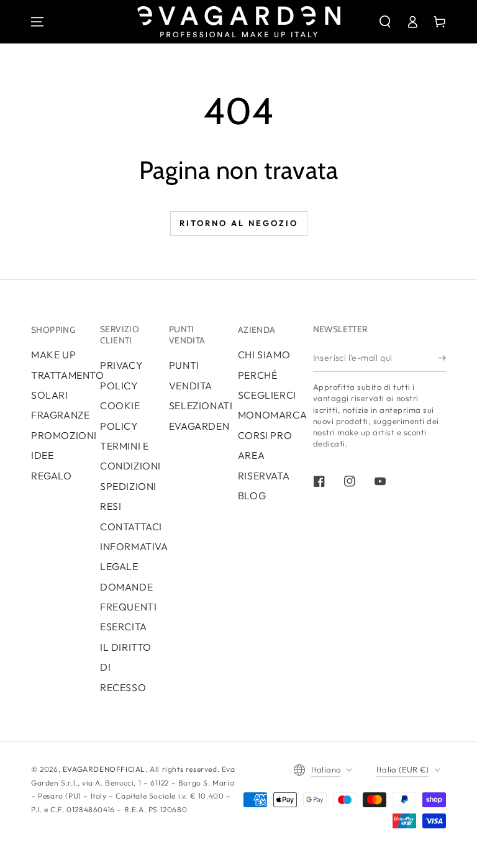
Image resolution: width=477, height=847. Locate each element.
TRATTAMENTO (67, 375)
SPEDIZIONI (128, 486)
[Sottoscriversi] (442, 357)
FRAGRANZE (60, 415)
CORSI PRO (265, 435)
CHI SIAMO (264, 354)
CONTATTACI (131, 526)
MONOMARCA (272, 415)
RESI (110, 506)
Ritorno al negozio (238, 223)
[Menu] (37, 21)
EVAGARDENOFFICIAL (104, 769)
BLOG (252, 495)
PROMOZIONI (64, 435)
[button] (385, 21)
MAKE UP (53, 354)
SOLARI (49, 395)
